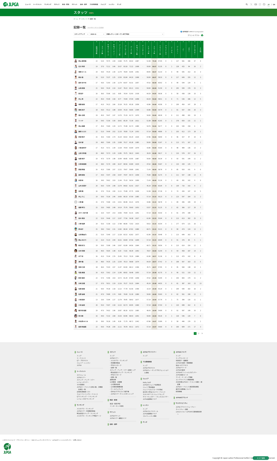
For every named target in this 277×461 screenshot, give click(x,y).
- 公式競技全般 (115, 384)
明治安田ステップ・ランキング (87, 413)
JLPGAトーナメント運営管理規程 (187, 387)
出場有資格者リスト (83, 392)
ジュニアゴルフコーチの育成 (152, 389)
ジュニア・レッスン (83, 363)
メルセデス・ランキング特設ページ (89, 416)
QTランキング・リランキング (87, 396)
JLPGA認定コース (182, 375)
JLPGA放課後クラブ (150, 399)
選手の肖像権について (183, 389)
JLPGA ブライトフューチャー (186, 407)
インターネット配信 (116, 406)
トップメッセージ (182, 358)
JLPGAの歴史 (180, 370)
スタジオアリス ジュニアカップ (153, 394)
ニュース (28, 4)
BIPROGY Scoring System (196, 31)
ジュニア (103, 4)
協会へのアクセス (182, 365)
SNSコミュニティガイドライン (41, 440)
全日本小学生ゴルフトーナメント (154, 392)
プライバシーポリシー (23, 440)
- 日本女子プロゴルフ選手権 (119, 391)
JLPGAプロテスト (149, 368)
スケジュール (81, 375)
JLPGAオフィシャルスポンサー (186, 372)
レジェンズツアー (83, 382)
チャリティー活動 (182, 409)
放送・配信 (65, 4)
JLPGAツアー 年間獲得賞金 (86, 411)
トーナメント (37, 4)
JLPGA (79, 365)
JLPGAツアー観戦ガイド (118, 418)
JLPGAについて (181, 352)
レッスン (111, 4)
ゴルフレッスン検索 (149, 416)
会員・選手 (83, 4)
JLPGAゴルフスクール (150, 411)
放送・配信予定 (115, 404)
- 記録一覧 (113, 368)
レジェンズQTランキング (85, 399)
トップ (79, 356)
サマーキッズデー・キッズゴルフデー (156, 397)
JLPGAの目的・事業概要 (184, 363)
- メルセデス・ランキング (118, 360)
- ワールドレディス (116, 389)
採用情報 (179, 391)
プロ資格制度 (94, 4)
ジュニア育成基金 (149, 387)
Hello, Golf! (147, 382)
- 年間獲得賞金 (115, 363)
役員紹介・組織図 (182, 360)
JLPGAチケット (115, 416)
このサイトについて (8, 440)
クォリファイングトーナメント (87, 394)
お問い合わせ (77, 440)
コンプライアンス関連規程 (185, 379)
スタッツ (57, 4)
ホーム (76, 19)
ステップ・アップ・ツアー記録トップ (122, 370)
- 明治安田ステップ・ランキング (121, 372)
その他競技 (80, 384)
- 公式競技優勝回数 (116, 387)
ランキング (47, 4)
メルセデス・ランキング (85, 409)
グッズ (119, 4)
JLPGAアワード (181, 368)
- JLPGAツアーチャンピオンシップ (122, 394)
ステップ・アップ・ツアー (86, 380)
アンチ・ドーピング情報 (184, 377)
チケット (74, 4)
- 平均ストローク (115, 365)
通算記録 (113, 379)
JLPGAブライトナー (149, 352)
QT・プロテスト (82, 360)
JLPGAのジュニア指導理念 (152, 385)
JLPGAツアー (81, 377)
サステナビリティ (182, 403)
